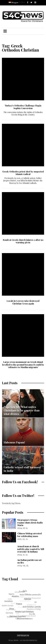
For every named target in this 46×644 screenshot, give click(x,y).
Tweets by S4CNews (11, 503)
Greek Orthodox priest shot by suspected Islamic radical (23, 172)
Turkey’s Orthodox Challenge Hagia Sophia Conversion (23, 106)
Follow (22, 2)
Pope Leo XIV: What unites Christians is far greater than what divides (22, 410)
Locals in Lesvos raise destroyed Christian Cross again (23, 302)
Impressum (23, 635)
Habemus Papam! (14, 442)
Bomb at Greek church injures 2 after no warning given (23, 241)
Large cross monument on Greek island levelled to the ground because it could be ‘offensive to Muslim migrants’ (23, 364)
